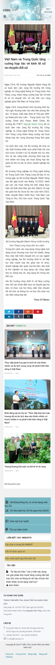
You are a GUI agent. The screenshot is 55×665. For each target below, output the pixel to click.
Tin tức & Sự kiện (43, 75)
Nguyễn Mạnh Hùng (33, 124)
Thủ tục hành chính (18, 529)
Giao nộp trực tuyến (19, 521)
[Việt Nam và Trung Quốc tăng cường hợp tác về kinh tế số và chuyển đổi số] (27, 39)
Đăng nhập (32, 654)
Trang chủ (9, 654)
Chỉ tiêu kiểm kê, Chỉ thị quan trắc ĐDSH (29, 510)
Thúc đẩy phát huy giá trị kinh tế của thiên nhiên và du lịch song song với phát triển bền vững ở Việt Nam (27, 365)
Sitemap (9, 657)
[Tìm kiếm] (50, 16)
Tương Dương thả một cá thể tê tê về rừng (25, 466)
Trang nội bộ (21, 654)
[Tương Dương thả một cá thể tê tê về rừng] (27, 448)
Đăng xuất (43, 654)
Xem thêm (13, 585)
